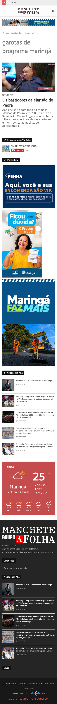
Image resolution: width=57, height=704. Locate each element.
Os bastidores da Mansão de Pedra (27, 102)
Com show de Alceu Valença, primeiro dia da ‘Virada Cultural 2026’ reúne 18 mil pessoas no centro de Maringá (35, 415)
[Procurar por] (53, 12)
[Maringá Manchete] (28, 11)
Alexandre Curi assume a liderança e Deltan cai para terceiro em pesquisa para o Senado (34, 445)
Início (6, 32)
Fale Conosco (39, 699)
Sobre (13, 699)
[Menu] (3, 12)
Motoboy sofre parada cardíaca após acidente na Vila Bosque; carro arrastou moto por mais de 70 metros (35, 399)
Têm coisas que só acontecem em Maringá (34, 380)
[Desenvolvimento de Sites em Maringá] (37, 693)
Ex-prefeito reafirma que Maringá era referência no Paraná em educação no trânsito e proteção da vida (35, 431)
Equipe (23, 699)
